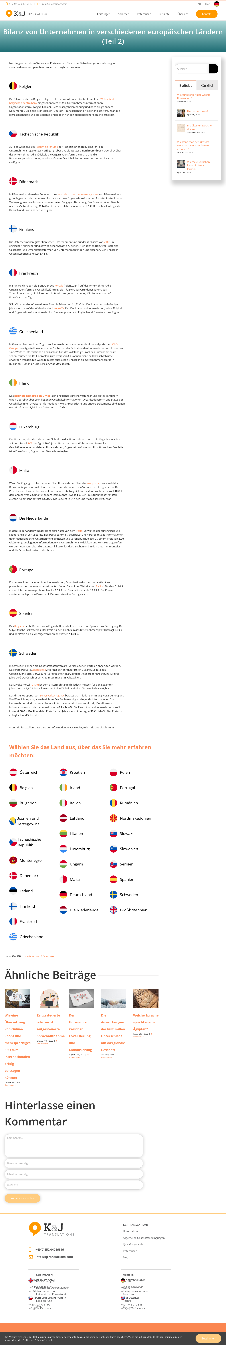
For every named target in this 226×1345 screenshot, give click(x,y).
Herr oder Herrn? (197, 111)
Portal (79, 531)
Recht (126, 1287)
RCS (30, 443)
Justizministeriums (47, 146)
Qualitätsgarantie (133, 1244)
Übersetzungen (45, 1281)
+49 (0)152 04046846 (20, 3)
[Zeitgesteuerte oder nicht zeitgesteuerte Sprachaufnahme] (49, 998)
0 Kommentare (47, 956)
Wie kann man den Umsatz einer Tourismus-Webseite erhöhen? (193, 145)
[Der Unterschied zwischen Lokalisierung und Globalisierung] (81, 998)
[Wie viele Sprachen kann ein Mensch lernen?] (181, 162)
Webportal (93, 483)
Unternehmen (131, 1231)
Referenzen (130, 1251)
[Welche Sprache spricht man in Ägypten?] (146, 998)
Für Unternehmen (31, 956)
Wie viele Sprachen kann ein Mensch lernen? (198, 165)
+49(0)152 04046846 (50, 1249)
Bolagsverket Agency (52, 695)
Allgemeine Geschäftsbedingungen (144, 1238)
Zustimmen (208, 1338)
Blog (125, 1257)
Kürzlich (207, 85)
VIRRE (107, 242)
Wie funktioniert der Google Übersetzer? (193, 96)
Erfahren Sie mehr (44, 1340)
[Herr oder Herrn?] (181, 111)
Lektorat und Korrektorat (51, 1294)
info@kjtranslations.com (54, 3)
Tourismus (129, 1307)
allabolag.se (39, 669)
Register (19, 626)
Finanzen (128, 1294)
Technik (127, 1300)
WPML (40, 1307)
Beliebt (185, 85)
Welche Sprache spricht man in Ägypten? (146, 1022)
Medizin (127, 1281)
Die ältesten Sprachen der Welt (200, 127)
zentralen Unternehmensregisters (78, 194)
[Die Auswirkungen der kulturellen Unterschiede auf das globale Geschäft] (113, 998)
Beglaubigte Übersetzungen (52, 1287)
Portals (59, 285)
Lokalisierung (44, 1300)
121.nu (34, 684)
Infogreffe (58, 308)
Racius (99, 586)
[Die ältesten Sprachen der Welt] (181, 125)
